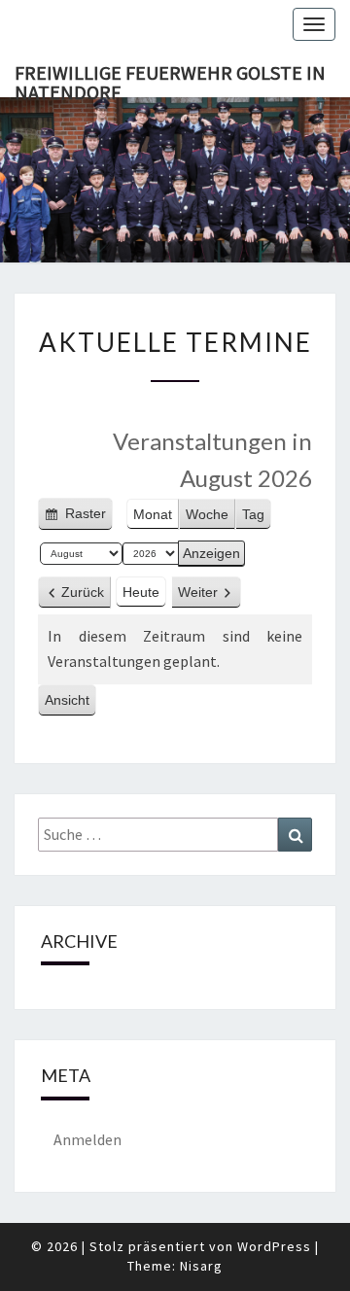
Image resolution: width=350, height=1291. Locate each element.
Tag (253, 514)
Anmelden (87, 1139)
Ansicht (70, 704)
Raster (83, 518)
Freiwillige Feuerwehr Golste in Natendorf (170, 78)
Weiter (198, 592)
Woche (207, 514)
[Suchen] (295, 835)
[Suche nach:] (175, 835)
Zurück (82, 592)
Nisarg (201, 1265)
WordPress (274, 1246)
